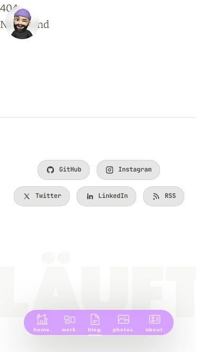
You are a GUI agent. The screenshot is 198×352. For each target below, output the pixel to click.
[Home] (22, 22)
